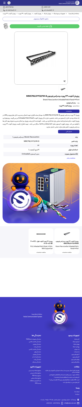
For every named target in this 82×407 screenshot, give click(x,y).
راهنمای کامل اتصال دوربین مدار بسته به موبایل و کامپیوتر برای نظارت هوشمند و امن (62, 371)
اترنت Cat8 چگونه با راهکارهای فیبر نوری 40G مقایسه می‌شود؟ (64, 380)
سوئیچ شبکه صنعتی (36, 378)
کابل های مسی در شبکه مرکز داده (71, 382)
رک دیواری (76, 349)
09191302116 (47, 7)
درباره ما (77, 394)
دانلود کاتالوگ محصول (41, 19)
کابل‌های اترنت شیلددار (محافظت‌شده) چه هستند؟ (66, 377)
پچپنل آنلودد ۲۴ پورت (65, 106)
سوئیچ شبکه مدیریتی (35, 373)
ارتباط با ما (76, 392)
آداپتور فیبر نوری (75, 354)
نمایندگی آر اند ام (36, 357)
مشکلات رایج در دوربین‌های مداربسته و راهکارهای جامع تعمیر (64, 375)
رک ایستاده (76, 352)
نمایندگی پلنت (37, 347)
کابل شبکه (76, 339)
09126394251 (9, 7)
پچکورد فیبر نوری (75, 359)
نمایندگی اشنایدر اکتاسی (35, 342)
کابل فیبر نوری (76, 357)
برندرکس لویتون (71, 103)
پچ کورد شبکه (76, 347)
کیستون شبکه (76, 342)
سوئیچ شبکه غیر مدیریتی (35, 370)
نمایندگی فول (37, 352)
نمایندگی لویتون (37, 344)
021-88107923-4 (49, 10)
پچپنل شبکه (76, 344)
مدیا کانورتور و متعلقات (35, 381)
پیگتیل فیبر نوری (75, 362)
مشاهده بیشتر (71, 158)
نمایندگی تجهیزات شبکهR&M (33, 339)
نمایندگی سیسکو (37, 362)
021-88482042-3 (11, 10)
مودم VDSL (38, 383)
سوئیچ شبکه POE (36, 375)
